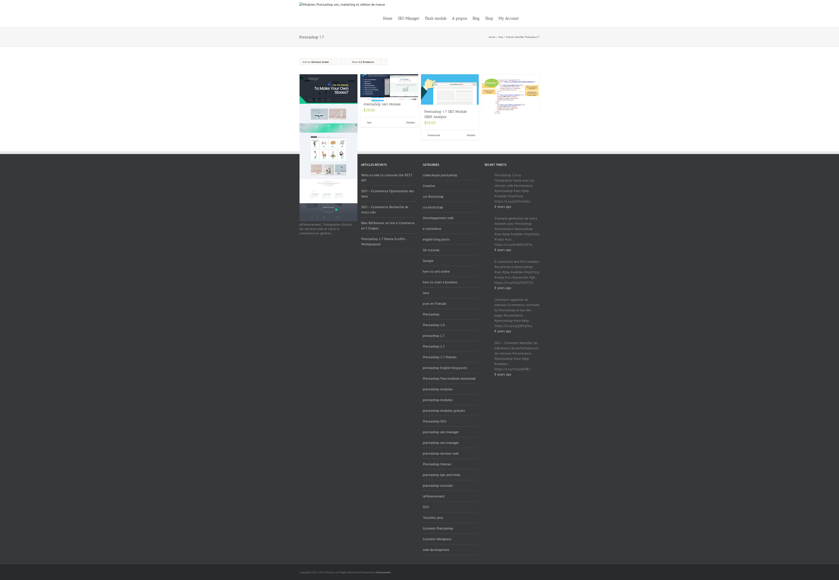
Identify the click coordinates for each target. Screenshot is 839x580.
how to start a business (440, 282)
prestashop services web (441, 453)
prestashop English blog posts (445, 367)
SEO (426, 507)
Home (387, 18)
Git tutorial (431, 250)
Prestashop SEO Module (382, 104)
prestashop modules (438, 389)
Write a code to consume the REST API (386, 177)
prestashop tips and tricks (441, 475)
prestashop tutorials (438, 485)
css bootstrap (433, 207)
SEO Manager (409, 18)
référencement (434, 496)
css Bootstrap (433, 196)
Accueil (492, 37)
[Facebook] (496, 572)
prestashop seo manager (441, 432)
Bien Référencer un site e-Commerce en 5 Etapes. (387, 225)
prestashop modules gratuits (444, 410)
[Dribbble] (538, 572)
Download (434, 135)
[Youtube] (517, 572)
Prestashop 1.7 (434, 346)
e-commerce (432, 228)
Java (426, 293)
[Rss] (503, 572)
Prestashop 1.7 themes (440, 357)
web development (436, 549)
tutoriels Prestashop (438, 528)
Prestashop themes (437, 464)
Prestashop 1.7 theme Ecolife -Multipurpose (384, 241)
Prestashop (431, 314)
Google (428, 260)
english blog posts (436, 239)
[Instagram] (524, 572)
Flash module (436, 18)
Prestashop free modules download (449, 378)
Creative (429, 186)
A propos (459, 18)
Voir (369, 122)
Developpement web (438, 218)
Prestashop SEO (434, 421)
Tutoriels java (433, 517)
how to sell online (436, 271)
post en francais (434, 303)
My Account (509, 18)
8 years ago (502, 206)
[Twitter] (510, 572)
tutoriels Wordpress (437, 539)
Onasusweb (383, 572)
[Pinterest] (531, 572)
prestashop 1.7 (434, 335)
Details (410, 122)
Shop (489, 18)
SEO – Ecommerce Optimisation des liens (387, 193)
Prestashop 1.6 (434, 325)
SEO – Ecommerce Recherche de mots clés (384, 209)
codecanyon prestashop (440, 175)
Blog (476, 18)
